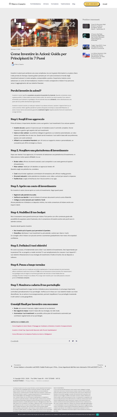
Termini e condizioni (42, 381)
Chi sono (46, 4)
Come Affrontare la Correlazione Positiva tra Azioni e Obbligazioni (32, 334)
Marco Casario (18, 4)
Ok (97, 414)
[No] (114, 414)
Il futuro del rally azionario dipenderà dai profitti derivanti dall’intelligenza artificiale (97, 37)
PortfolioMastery (35, 4)
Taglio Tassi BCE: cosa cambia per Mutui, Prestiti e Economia (98, 47)
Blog (73, 4)
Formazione (54, 4)
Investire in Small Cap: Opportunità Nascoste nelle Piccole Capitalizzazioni (34, 330)
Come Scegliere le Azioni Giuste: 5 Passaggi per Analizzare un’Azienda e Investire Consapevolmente (42, 326)
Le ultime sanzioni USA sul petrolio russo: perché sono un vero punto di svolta (98, 56)
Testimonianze (65, 4)
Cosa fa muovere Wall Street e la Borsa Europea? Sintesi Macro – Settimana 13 (98, 27)
